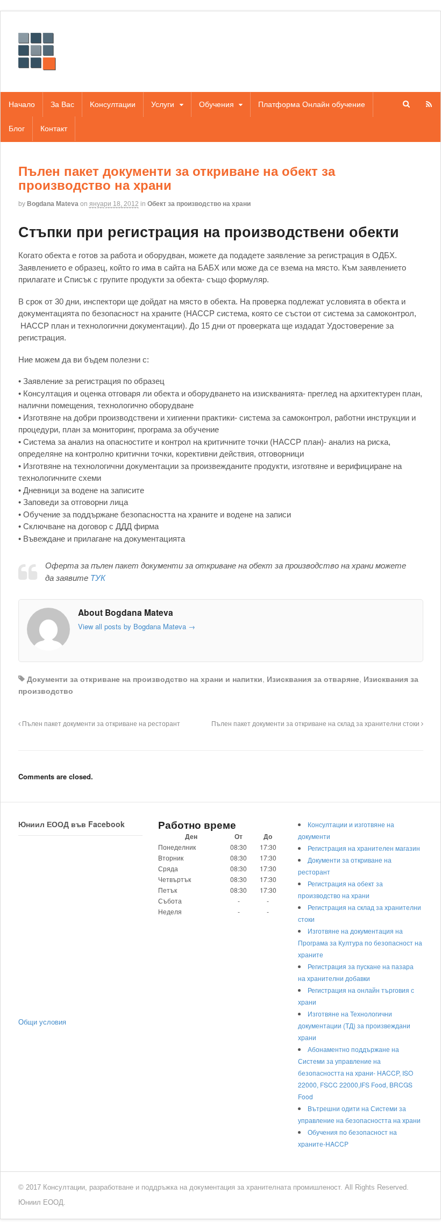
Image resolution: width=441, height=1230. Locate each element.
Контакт (53, 128)
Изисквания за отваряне (313, 678)
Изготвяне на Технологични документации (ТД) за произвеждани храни (354, 1025)
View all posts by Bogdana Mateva (136, 626)
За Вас (62, 104)
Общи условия (42, 1021)
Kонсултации (113, 104)
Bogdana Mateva (53, 204)
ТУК (97, 577)
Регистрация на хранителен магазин (364, 847)
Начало (22, 104)
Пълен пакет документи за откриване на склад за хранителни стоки (316, 723)
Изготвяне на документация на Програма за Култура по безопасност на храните (360, 942)
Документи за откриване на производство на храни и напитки (144, 678)
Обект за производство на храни (199, 204)
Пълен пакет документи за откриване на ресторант (100, 723)
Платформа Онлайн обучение (311, 104)
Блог (17, 128)
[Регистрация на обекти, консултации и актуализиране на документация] (37, 65)
